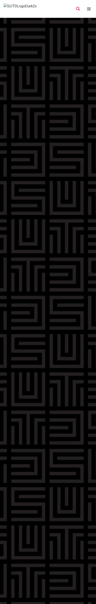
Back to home (48, 336)
